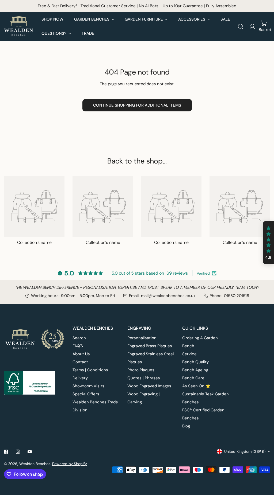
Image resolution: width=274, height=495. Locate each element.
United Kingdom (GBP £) (244, 451)
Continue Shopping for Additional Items (137, 105)
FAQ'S (78, 346)
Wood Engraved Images (149, 386)
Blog (186, 426)
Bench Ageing (195, 370)
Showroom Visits (88, 386)
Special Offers (86, 394)
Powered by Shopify (69, 463)
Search (79, 338)
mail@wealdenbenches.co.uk (168, 295)
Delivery (80, 378)
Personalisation (142, 338)
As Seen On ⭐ (196, 386)
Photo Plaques (140, 370)
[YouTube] (30, 452)
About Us (81, 354)
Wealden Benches (34, 463)
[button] (264, 26)
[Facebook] (6, 452)
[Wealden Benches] (18, 26)
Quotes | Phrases (143, 378)
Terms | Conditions (90, 370)
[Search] (240, 26)
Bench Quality (195, 362)
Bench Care (193, 378)
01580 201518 (236, 295)
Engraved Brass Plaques (149, 346)
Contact (80, 362)
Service (189, 354)
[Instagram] (18, 452)
